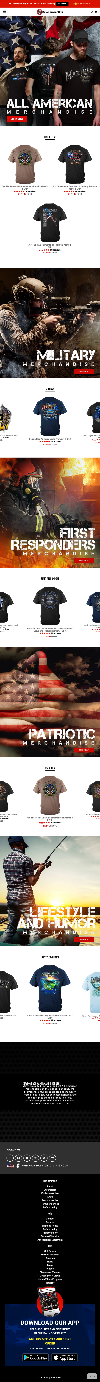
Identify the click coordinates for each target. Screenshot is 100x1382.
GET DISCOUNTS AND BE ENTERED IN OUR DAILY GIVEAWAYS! (50, 1331)
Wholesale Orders (50, 1193)
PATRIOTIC (50, 768)
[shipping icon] (10, 3)
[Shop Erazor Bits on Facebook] (10, 1158)
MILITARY (50, 389)
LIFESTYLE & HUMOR (50, 957)
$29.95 (28, 194)
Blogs (50, 1265)
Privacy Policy (50, 1232)
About (50, 1186)
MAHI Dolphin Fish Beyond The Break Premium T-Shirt (50, 1016)
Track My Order (50, 1200)
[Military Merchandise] (50, 323)
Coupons (50, 1258)
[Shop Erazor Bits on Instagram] (18, 1158)
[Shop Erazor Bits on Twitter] (44, 1158)
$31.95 (53, 444)
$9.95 (2, 440)
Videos (50, 1268)
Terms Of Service (50, 1236)
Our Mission (50, 1189)
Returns (50, 1222)
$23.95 (46, 444)
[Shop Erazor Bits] (50, 11)
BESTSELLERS (50, 137)
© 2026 (42, 1377)
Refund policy (50, 1207)
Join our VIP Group (50, 1275)
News (50, 1261)
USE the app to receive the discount (50, 1348)
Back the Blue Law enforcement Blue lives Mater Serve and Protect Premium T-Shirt (50, 629)
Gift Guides (50, 1251)
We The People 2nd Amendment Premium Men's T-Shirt (25, 187)
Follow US (13, 1149)
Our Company (50, 1181)
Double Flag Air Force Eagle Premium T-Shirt (50, 439)
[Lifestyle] (50, 891)
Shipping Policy (50, 1225)
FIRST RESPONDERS (50, 578)
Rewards (62, 3)
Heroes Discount (50, 1254)
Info (50, 1246)
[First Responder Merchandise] (50, 513)
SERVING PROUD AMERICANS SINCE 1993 (42, 1083)
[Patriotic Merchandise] (50, 702)
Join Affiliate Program (50, 1279)
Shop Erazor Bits (53, 1377)
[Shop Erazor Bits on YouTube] (27, 1158)
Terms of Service (50, 1203)
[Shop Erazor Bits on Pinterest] (35, 1158)
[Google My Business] (52, 1158)
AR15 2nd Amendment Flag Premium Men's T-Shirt (50, 246)
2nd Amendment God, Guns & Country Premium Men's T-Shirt (75, 187)
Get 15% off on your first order (50, 1341)
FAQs (50, 1196)
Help (50, 1213)
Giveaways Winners (50, 1272)
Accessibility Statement (50, 1239)
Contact (50, 1218)
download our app (50, 1322)
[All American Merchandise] (50, 71)
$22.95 (21, 194)
